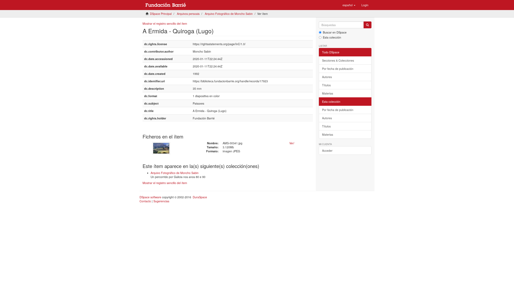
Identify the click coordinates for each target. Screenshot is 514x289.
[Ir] (367, 24)
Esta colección (332, 37)
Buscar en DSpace (335, 32)
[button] (349, 5)
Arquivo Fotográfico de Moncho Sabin (229, 14)
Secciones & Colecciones (338, 60)
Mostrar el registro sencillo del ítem (165, 23)
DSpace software (150, 197)
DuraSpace (200, 197)
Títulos (326, 85)
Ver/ (291, 143)
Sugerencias (161, 201)
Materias (327, 93)
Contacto (145, 201)
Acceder (327, 151)
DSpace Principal (161, 14)
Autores (327, 77)
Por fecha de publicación (337, 69)
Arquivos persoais (188, 14)
